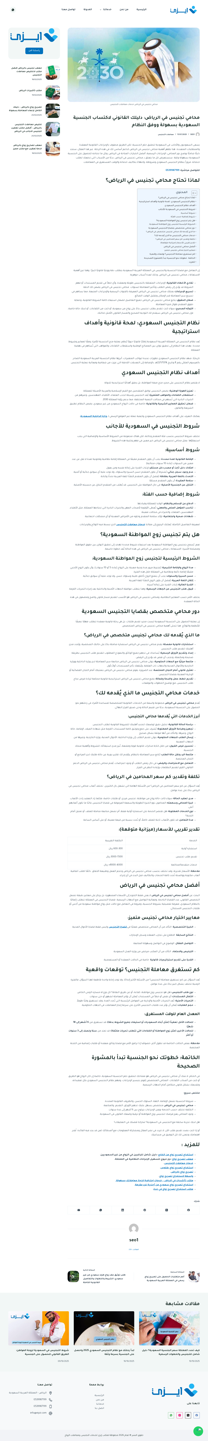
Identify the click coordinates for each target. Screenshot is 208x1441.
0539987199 (40, 1400)
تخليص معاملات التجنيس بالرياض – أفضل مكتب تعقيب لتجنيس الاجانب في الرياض (26, 128)
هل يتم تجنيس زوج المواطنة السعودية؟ (175, 221)
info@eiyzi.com (38, 1413)
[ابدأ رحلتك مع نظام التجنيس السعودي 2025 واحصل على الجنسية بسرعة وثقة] (104, 1328)
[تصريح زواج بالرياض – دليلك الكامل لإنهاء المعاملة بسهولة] (53, 111)
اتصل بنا (99, 1408)
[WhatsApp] (13, 10)
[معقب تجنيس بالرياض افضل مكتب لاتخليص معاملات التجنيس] (53, 73)
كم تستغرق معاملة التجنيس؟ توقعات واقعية (172, 254)
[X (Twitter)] (166, 1210)
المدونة (88, 9)
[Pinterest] (145, 1210)
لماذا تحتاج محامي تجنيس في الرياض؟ (176, 198)
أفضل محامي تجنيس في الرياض (179, 247)
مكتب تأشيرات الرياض (30, 91)
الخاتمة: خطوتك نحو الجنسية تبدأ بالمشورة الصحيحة (169, 258)
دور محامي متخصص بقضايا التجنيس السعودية (171, 228)
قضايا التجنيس (118, 927)
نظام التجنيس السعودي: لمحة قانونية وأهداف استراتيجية (167, 202)
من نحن (124, 9)
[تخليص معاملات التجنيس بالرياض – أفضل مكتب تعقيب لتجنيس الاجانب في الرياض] (53, 129)
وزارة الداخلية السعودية (93, 416)
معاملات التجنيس (166, 135)
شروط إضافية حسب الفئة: (182, 217)
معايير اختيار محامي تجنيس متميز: (179, 250)
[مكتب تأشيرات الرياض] (53, 92)
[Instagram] (179, 1415)
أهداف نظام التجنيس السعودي (180, 206)
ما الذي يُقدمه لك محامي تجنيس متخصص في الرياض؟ (170, 232)
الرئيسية (141, 9)
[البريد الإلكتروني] (79, 1210)
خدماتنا (107, 9)
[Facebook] (189, 1210)
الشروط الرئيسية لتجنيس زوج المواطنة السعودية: (172, 224)
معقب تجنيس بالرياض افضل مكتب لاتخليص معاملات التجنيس (26, 71)
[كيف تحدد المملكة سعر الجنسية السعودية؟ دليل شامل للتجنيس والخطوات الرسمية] (169, 1328)
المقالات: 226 (134, 1250)
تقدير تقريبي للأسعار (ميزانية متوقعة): (177, 243)
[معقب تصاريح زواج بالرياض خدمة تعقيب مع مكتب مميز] (53, 149)
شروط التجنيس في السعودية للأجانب (176, 209)
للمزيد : (191, 262)
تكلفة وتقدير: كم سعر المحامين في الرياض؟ (175, 239)
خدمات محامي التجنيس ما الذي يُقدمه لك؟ (174, 236)
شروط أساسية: (187, 213)
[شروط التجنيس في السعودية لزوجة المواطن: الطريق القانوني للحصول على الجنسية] (38, 1328)
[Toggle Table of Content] (192, 193)
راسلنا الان (34, 50)
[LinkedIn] (123, 1210)
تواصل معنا (68, 9)
